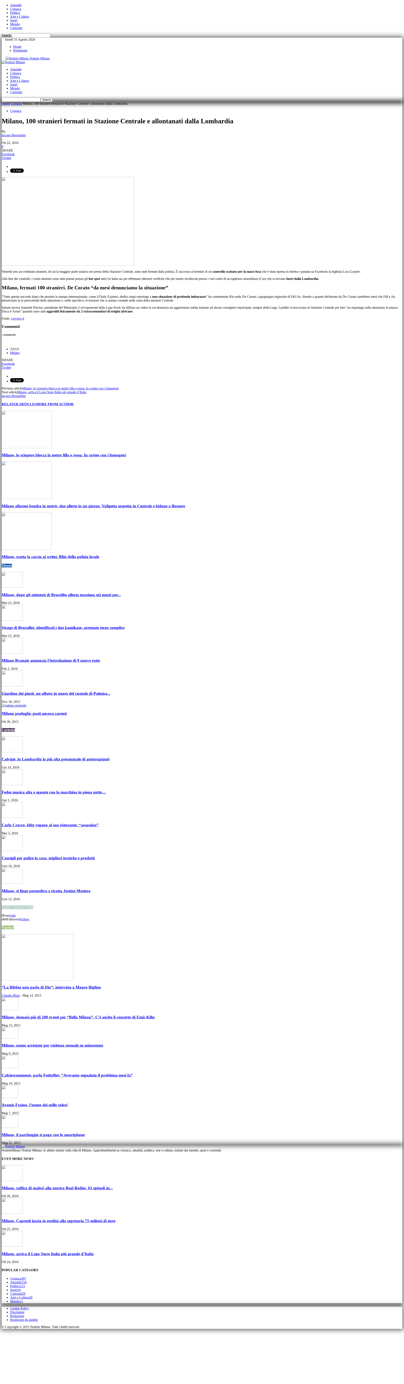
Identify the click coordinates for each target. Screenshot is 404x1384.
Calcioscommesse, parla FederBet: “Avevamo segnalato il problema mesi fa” (67, 1075)
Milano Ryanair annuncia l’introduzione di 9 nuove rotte (51, 660)
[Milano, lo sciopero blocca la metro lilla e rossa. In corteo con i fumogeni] (27, 447)
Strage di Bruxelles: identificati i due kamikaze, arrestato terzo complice (63, 627)
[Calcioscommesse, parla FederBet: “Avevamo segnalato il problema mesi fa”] (10, 1067)
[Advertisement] (33, 1355)
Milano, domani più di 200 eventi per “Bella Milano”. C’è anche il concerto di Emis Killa (78, 1017)
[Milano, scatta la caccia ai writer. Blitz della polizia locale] (27, 548)
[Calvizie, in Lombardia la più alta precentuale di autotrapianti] (12, 751)
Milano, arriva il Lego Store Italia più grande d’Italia (51, 392)
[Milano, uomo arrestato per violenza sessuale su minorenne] (10, 1037)
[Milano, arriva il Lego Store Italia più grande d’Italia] (12, 1245)
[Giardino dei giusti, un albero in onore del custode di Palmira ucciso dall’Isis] (12, 685)
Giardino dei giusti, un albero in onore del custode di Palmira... (56, 693)
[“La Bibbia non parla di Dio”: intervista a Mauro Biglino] (37, 979)
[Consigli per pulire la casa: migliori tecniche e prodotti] (12, 850)
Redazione (20, 50)
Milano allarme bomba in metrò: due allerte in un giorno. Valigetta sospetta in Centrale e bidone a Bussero (93, 506)
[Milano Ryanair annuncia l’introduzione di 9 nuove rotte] (12, 652)
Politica (15, 13)
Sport (13, 20)
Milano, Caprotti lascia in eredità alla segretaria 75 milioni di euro (59, 1221)
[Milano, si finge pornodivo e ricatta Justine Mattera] (12, 882)
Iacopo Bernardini (14, 135)
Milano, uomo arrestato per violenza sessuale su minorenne (52, 1045)
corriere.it (17, 318)
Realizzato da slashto (24, 1320)
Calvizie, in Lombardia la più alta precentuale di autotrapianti (55, 759)
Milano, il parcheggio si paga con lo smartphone (43, 1135)
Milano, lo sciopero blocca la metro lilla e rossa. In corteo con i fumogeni (70, 388)
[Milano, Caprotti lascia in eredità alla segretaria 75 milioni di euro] (12, 1212)
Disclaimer (17, 1312)
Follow (24, 919)
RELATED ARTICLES (19, 404)
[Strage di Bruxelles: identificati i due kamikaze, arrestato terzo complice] (12, 619)
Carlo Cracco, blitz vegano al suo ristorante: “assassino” (50, 825)
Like (13, 915)
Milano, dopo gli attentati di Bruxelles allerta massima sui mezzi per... (61, 595)
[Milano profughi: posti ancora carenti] (14, 705)
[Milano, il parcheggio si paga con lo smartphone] (10, 1126)
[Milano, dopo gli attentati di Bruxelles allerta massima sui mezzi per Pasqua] (12, 586)
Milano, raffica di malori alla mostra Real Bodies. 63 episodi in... (57, 1188)
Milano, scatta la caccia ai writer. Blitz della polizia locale (50, 556)
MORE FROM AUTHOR (55, 404)
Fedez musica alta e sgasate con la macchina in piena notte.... (54, 792)
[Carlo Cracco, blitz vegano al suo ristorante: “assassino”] (12, 817)
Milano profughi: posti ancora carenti (34, 713)
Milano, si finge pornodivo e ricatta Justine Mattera (46, 891)
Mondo (15, 24)
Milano (15, 353)
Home (17, 46)
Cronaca (15, 9)
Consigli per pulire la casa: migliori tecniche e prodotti (48, 858)
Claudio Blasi (11, 995)
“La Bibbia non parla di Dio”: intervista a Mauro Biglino (51, 987)
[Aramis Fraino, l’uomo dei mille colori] (10, 1097)
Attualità (15, 5)
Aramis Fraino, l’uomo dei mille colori (35, 1105)
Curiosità (16, 28)
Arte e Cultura (19, 16)
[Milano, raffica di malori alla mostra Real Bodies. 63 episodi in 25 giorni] (12, 1180)
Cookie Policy (19, 1308)
